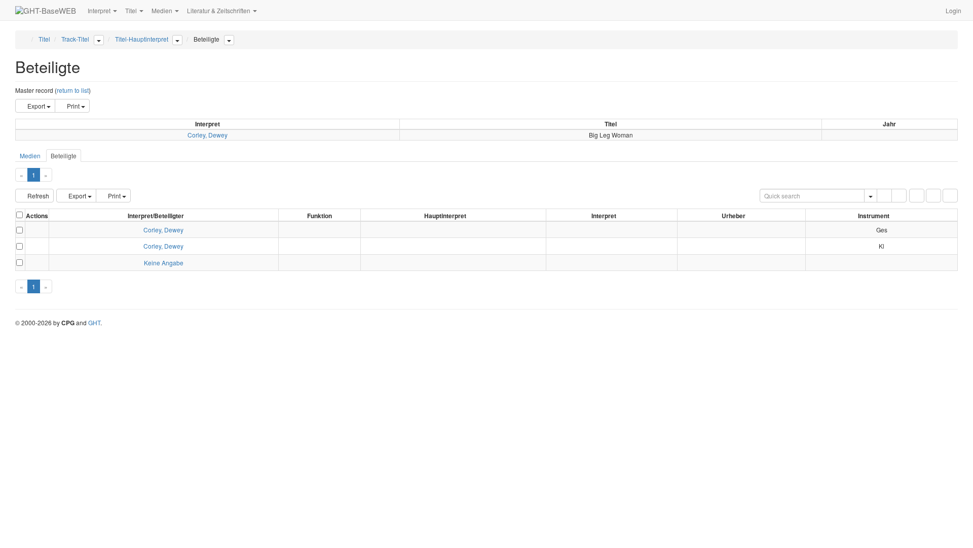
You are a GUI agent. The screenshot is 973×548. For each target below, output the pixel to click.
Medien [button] (163, 10)
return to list (73, 90)
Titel (44, 39)
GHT (94, 322)
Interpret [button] (100, 10)
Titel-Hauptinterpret (141, 39)
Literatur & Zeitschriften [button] (219, 10)
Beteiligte (64, 155)
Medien (30, 155)
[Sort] (933, 195)
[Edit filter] (916, 195)
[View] (37, 229)
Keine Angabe (163, 262)
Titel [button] (131, 10)
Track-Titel (75, 39)
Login (953, 10)
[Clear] (899, 195)
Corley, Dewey (208, 134)
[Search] (884, 195)
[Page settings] (950, 195)
